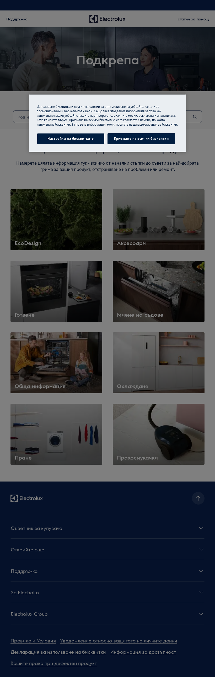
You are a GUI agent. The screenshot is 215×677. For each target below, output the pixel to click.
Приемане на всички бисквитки (141, 139)
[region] (107, 123)
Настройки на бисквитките (70, 139)
